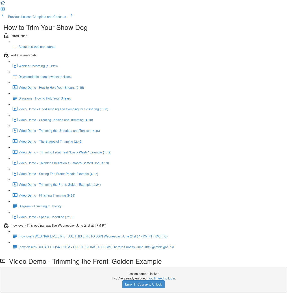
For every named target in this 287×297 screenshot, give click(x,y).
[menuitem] (2, 10)
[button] (2, 4)
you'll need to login (161, 278)
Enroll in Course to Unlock (143, 284)
